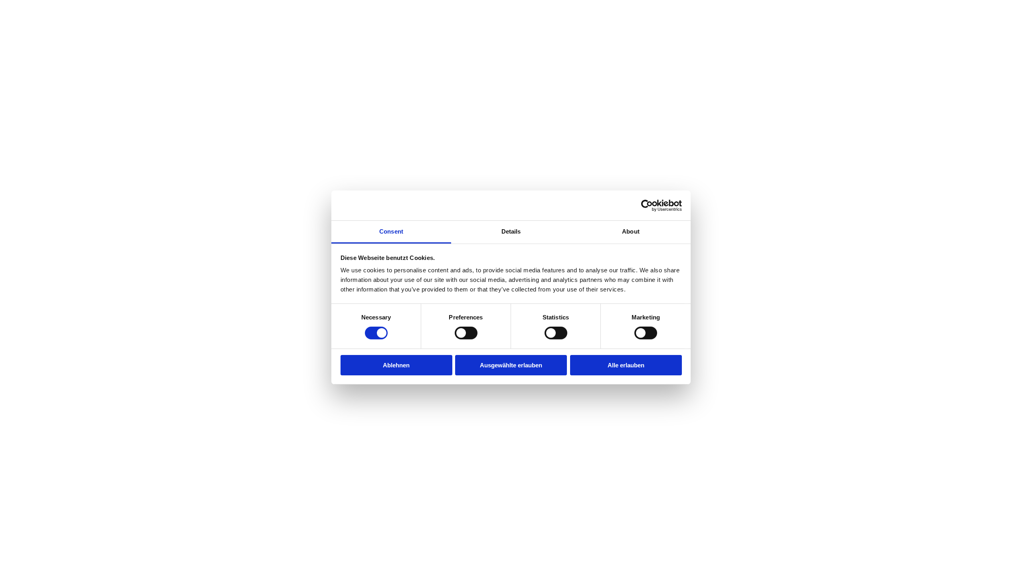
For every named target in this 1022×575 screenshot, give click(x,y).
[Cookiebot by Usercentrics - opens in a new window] (647, 205)
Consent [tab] (391, 231)
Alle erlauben (626, 365)
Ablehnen (396, 365)
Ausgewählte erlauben (511, 365)
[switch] (466, 333)
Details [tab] (511, 231)
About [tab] (631, 231)
